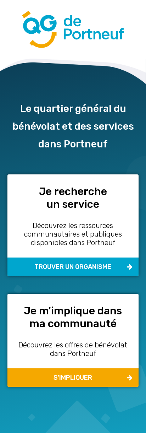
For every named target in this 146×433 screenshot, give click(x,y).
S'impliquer (73, 377)
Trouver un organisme (72, 267)
